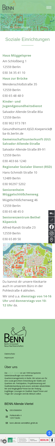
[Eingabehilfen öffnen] (49, 433)
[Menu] (48, 7)
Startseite (6, 27)
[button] (4, 441)
